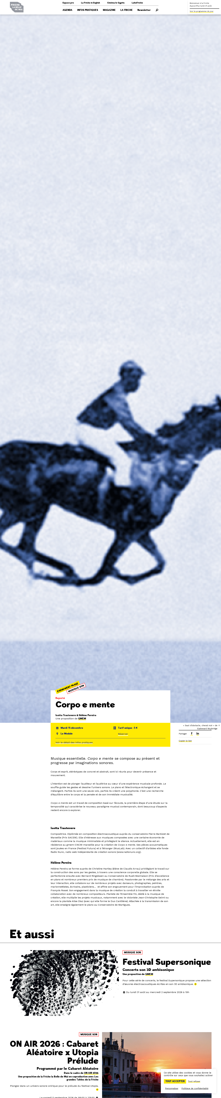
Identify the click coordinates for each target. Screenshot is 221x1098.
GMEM (82, 718)
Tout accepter (175, 1081)
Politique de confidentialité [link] (194, 1088)
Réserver (123, 733)
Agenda (67, 10)
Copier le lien (185, 741)
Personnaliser (171, 1088)
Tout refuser (194, 1081)
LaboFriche (137, 3)
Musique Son (76, 688)
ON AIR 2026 (91, 1073)
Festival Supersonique (167, 962)
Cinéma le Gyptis (115, 3)
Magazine (109, 10)
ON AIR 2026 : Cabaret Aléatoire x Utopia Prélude (54, 1052)
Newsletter (144, 10)
